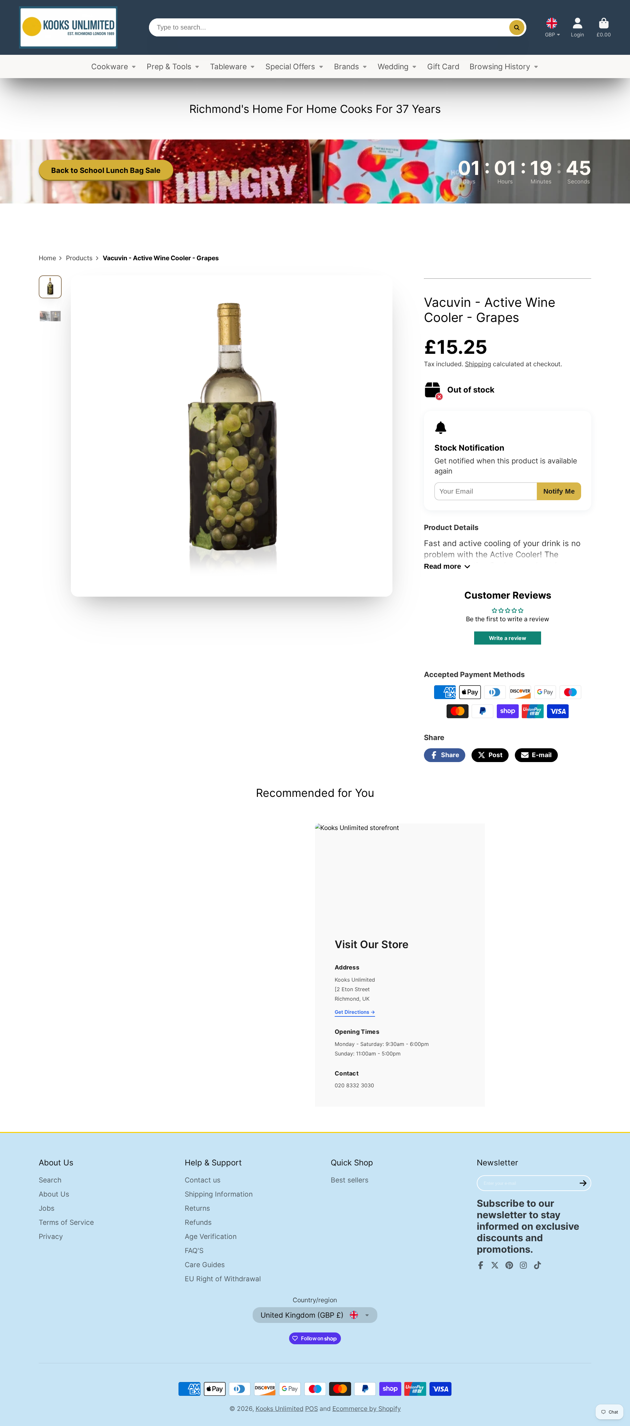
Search (50, 1180)
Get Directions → (355, 1012)
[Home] (68, 27)
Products (79, 258)
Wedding (393, 66)
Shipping (478, 364)
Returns (197, 1208)
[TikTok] (537, 1265)
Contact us (202, 1180)
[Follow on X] (495, 1265)
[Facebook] (481, 1265)
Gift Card (443, 66)
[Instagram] (523, 1265)
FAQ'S (194, 1250)
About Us (54, 1194)
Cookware (109, 66)
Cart (604, 27)
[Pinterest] (509, 1265)
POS (311, 1409)
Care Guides (205, 1265)
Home (47, 258)
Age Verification (211, 1236)
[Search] (516, 27)
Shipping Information (219, 1194)
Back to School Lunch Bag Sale (105, 170)
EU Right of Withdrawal (223, 1279)
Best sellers (349, 1180)
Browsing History (500, 66)
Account (577, 27)
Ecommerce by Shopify (366, 1409)
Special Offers (290, 66)
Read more (442, 566)
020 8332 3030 (354, 1085)
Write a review (507, 638)
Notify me (559, 491)
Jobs (46, 1208)
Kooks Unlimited (280, 1409)
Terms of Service (66, 1222)
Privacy (51, 1236)
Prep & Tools (169, 66)
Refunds (198, 1222)
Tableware (228, 66)
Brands (346, 66)
